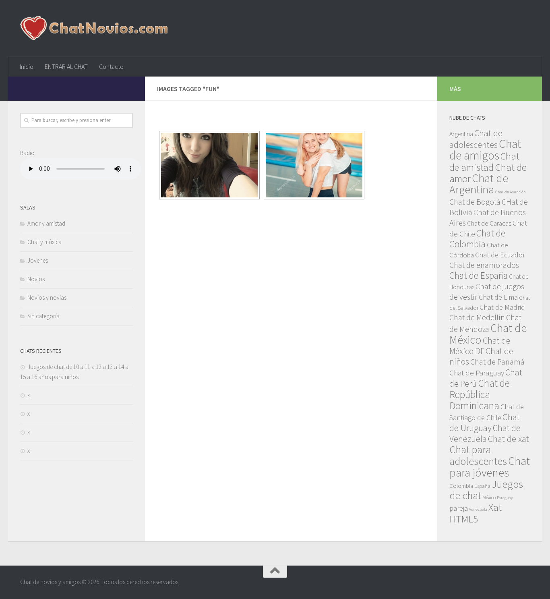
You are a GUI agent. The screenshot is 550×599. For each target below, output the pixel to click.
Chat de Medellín (477, 317)
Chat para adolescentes (478, 455)
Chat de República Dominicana (479, 394)
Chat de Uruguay (484, 422)
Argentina (461, 134)
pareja (458, 508)
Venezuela (478, 509)
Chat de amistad (484, 162)
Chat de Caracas (489, 223)
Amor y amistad (46, 223)
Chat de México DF (479, 345)
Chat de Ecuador (500, 254)
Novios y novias (46, 297)
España (482, 486)
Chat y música (44, 242)
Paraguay (505, 497)
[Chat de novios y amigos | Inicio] (93, 28)
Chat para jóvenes (489, 467)
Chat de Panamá (497, 361)
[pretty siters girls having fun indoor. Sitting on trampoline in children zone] (314, 165)
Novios (36, 279)
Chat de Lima (498, 297)
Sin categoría (43, 316)
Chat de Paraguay (476, 372)
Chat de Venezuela (485, 433)
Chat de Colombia (477, 238)
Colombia (461, 485)
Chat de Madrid (502, 307)
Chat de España (478, 275)
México (489, 497)
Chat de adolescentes (475, 138)
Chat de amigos (485, 149)
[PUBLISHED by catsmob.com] (209, 165)
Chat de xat (508, 438)
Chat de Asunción (510, 192)
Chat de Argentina (478, 184)
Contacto (111, 66)
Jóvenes (37, 260)
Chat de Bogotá (474, 202)
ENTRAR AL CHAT (66, 66)
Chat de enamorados (484, 265)
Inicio (26, 66)
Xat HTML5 (475, 513)
